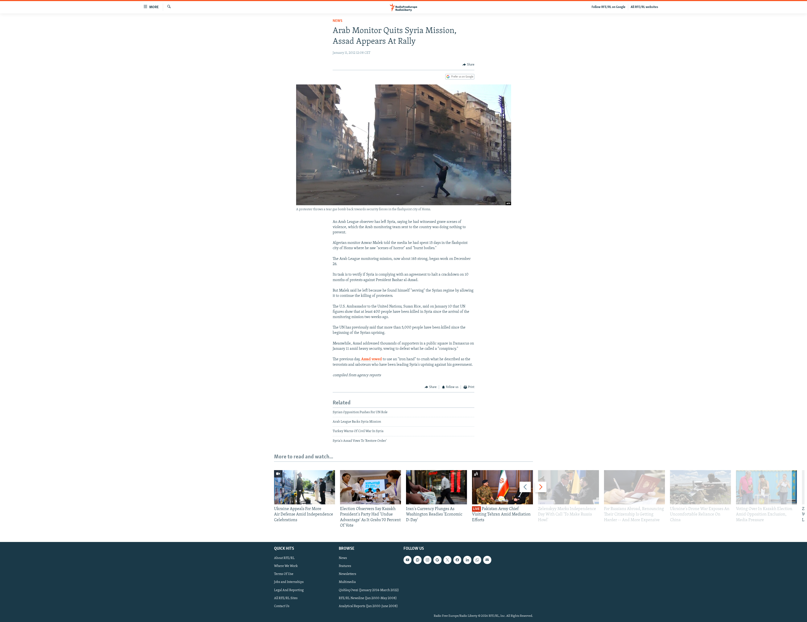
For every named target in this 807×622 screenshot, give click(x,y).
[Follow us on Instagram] (427, 560)
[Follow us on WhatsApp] (477, 560)
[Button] (468, 64)
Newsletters (347, 574)
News (337, 21)
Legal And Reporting (289, 590)
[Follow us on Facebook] (457, 560)
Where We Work (286, 566)
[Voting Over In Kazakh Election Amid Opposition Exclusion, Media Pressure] (766, 487)
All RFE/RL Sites (286, 598)
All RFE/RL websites (644, 7)
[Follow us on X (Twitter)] (447, 560)
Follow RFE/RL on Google (608, 7)
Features (345, 566)
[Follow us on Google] (437, 560)
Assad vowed (371, 359)
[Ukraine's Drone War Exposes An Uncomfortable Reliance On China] (700, 487)
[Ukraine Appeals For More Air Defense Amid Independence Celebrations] (304, 487)
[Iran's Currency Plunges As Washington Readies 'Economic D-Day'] (436, 487)
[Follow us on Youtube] (407, 560)
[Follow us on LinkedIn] (467, 560)
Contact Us (281, 606)
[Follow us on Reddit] (417, 560)
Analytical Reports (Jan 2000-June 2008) (368, 606)
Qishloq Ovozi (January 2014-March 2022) (369, 590)
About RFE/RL (284, 558)
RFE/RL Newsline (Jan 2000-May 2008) (368, 598)
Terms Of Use (283, 574)
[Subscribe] (487, 560)
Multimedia (347, 582)
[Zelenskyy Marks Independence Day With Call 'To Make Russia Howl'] (568, 487)
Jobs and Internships (289, 582)
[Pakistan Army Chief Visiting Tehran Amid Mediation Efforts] (502, 487)
